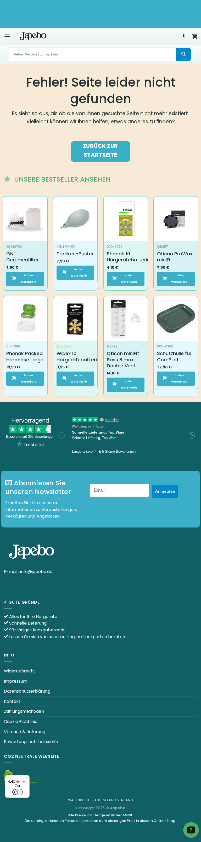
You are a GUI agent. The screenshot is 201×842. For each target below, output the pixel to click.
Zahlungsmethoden (24, 711)
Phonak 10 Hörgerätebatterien (130, 257)
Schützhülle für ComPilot (174, 356)
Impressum (15, 681)
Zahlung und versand (113, 800)
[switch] (17, 792)
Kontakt (12, 701)
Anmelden (165, 491)
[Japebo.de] (32, 36)
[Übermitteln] (183, 54)
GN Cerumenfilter (22, 257)
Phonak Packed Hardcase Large (24, 356)
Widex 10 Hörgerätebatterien (80, 356)
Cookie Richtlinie (20, 721)
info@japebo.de (36, 572)
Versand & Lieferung (24, 732)
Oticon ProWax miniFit (174, 257)
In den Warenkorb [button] (28, 278)
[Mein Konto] (183, 36)
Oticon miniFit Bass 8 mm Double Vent (123, 359)
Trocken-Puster (75, 254)
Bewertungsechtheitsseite (31, 742)
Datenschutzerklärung (27, 691)
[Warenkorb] (194, 36)
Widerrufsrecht (19, 671)
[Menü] (7, 36)
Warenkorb (78, 800)
